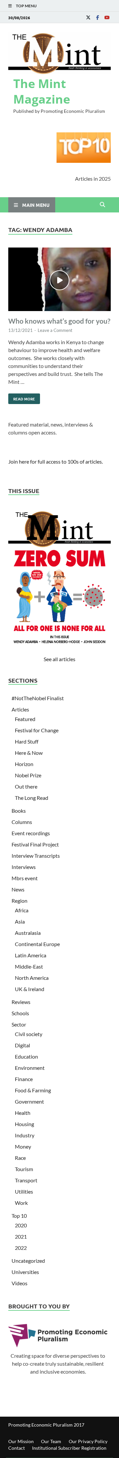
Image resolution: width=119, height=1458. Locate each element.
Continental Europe (37, 944)
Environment (30, 1068)
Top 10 (19, 1215)
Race (20, 1158)
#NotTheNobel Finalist (38, 698)
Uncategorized (28, 1260)
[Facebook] (97, 17)
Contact (16, 1448)
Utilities (24, 1191)
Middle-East (29, 966)
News (18, 889)
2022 (21, 1248)
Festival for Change (37, 730)
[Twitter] (88, 17)
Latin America (30, 955)
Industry (24, 1135)
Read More (21, 397)
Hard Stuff (26, 741)
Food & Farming (33, 1090)
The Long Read (31, 798)
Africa (21, 910)
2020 (21, 1225)
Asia (20, 921)
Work (21, 1203)
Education (26, 1056)
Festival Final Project (35, 844)
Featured (25, 719)
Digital (22, 1045)
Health (22, 1113)
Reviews (21, 1002)
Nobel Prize (28, 775)
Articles (20, 709)
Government (29, 1101)
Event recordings (31, 833)
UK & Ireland (29, 989)
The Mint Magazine (41, 91)
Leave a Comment (55, 330)
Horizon (24, 764)
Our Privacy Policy (88, 1441)
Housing (24, 1124)
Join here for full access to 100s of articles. (55, 461)
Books (19, 810)
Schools (20, 1013)
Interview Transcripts (36, 855)
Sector (19, 1024)
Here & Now (29, 753)
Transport (26, 1180)
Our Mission (21, 1441)
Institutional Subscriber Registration (69, 1448)
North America (32, 978)
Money (23, 1146)
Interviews (24, 867)
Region (19, 900)
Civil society (28, 1034)
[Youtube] (107, 17)
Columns (22, 822)
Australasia (28, 933)
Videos (19, 1283)
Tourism (24, 1169)
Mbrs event (25, 878)
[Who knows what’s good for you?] (59, 280)
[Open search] (102, 204)
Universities (25, 1272)
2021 (21, 1236)
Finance (24, 1079)
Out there (26, 786)
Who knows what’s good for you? (59, 321)
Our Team (51, 1441)
